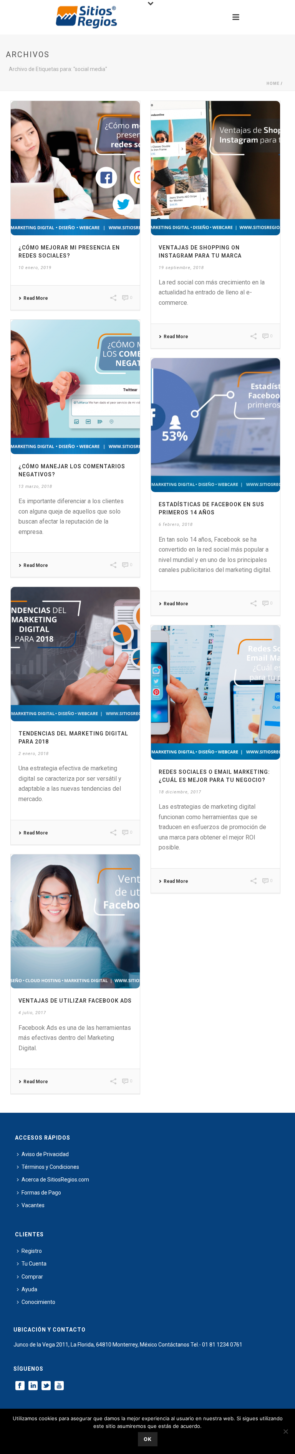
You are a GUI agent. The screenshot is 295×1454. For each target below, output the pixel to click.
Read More (35, 298)
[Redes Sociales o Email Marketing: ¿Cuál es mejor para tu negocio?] (215, 692)
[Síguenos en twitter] (46, 1386)
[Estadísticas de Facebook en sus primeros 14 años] (215, 425)
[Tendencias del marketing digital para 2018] (75, 654)
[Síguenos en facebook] (20, 1386)
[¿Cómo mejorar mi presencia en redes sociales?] (75, 168)
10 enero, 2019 (34, 267)
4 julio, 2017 (32, 1012)
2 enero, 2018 (33, 753)
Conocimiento (38, 1302)
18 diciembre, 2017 (180, 792)
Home (273, 83)
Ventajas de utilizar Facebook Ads (75, 1001)
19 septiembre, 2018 (181, 267)
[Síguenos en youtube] (59, 1386)
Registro (32, 1251)
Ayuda (29, 1289)
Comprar (32, 1277)
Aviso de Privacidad (45, 1154)
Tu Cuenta (34, 1264)
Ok (148, 1439)
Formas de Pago (41, 1193)
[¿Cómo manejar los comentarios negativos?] (75, 387)
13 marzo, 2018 (35, 486)
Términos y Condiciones (50, 1167)
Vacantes (33, 1205)
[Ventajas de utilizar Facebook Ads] (75, 921)
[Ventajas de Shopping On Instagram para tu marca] (215, 168)
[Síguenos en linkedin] (33, 1386)
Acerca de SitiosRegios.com (55, 1179)
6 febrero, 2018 (176, 524)
